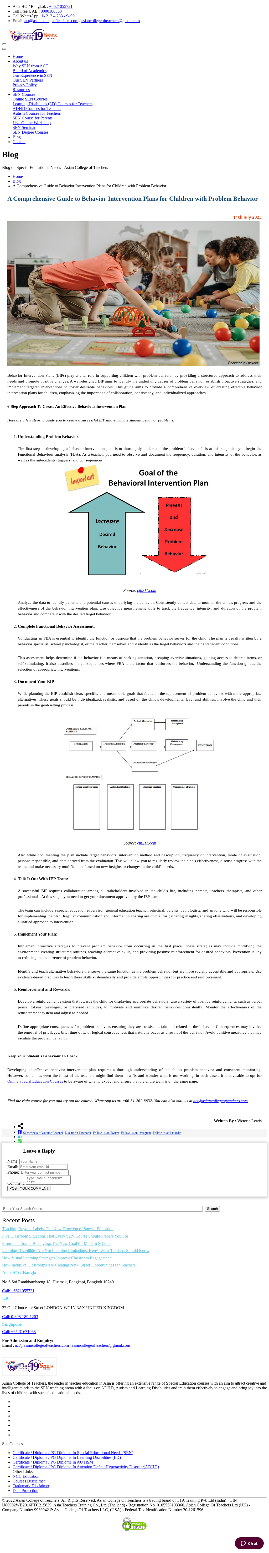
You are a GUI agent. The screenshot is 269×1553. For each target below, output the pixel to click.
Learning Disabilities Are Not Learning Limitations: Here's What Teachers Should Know (75, 1250)
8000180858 (51, 11)
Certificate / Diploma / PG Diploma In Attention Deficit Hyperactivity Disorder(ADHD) (86, 1467)
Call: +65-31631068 (19, 1331)
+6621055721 (61, 6)
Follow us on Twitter (106, 1133)
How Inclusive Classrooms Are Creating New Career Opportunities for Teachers (69, 1265)
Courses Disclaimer (29, 1481)
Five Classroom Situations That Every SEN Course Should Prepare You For (65, 1236)
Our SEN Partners (28, 80)
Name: (12, 1161)
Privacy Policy (25, 85)
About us (20, 61)
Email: (12, 1166)
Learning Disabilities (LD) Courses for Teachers (52, 104)
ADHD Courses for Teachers (37, 108)
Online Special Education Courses (35, 1081)
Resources (21, 89)
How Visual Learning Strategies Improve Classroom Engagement (56, 1258)
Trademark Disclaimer (31, 1486)
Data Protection (25, 1490)
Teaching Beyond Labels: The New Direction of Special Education (57, 1229)
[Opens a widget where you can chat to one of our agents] (249, 1543)
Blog (17, 137)
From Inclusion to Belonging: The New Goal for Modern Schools (56, 1243)
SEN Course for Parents (33, 118)
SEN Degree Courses (30, 132)
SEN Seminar (24, 127)
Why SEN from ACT (30, 66)
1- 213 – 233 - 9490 (58, 16)
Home (18, 56)
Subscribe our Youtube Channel (43, 1133)
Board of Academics (29, 70)
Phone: (13, 1172)
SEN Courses (24, 94)
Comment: (16, 1183)
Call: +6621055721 (18, 1291)
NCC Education (26, 1476)
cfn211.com (146, 590)
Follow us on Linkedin (167, 1133)
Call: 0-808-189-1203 (20, 1316)
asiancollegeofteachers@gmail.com (110, 20)
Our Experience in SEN (32, 75)
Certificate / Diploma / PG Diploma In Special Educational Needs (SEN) (73, 1452)
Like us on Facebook (78, 1133)
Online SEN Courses (30, 99)
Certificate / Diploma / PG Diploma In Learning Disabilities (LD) (67, 1457)
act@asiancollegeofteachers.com (51, 20)
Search (212, 1209)
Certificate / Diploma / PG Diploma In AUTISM (53, 1462)
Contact (19, 141)
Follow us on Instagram (136, 1133)
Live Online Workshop (32, 122)
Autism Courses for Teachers (37, 113)
